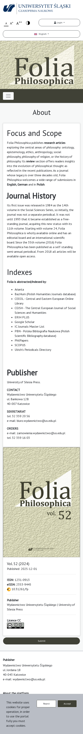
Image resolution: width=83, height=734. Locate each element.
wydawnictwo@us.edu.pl (29, 679)
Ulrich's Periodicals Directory (33, 350)
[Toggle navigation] (8, 96)
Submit (41, 640)
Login (59, 22)
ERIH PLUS (22, 317)
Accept (67, 703)
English (42, 33)
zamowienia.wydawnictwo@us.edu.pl (41, 433)
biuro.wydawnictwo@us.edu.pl (36, 421)
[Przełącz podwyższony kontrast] (28, 22)
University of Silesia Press (23, 382)
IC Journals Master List (29, 326)
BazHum (20, 294)
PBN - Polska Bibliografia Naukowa (37, 331)
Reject (46, 703)
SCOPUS (20, 345)
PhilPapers (21, 340)
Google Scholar (25, 322)
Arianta (19, 289)
